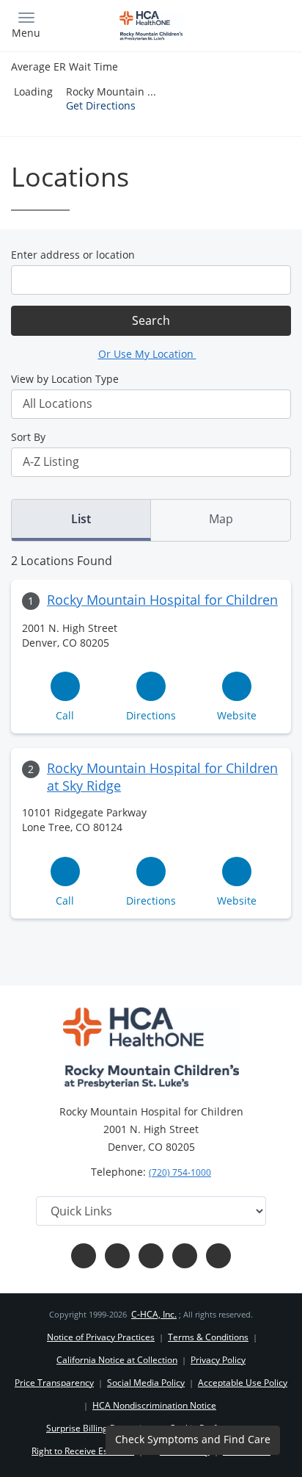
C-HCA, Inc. (154, 1314)
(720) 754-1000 (180, 1172)
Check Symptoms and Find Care (192, 1439)
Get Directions (101, 105)
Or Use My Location (147, 354)
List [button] (81, 519)
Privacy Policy (218, 1360)
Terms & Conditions (208, 1337)
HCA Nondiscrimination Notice (154, 1405)
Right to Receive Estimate (83, 1451)
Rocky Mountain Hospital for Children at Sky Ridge (162, 776)
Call (65, 715)
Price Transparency (54, 1382)
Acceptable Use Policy (242, 1382)
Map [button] (221, 519)
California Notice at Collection (116, 1360)
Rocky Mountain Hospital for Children (162, 599)
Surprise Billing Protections (101, 1428)
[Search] (256, 24)
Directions (151, 715)
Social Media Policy (146, 1382)
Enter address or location (73, 255)
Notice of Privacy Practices (101, 1337)
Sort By (28, 437)
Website (237, 715)
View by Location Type (65, 379)
